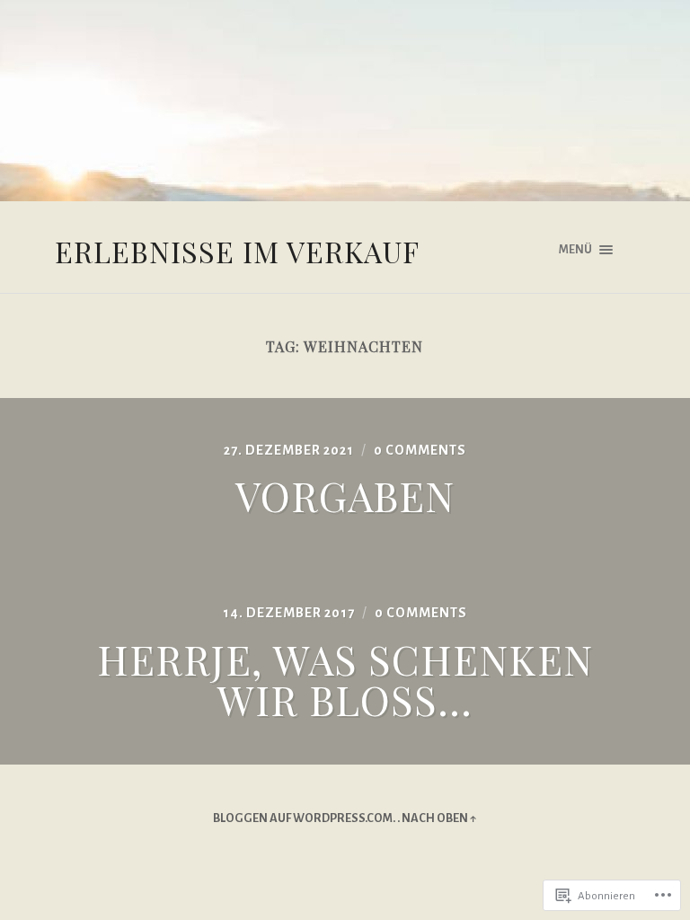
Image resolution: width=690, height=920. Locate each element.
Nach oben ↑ (439, 818)
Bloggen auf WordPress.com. (304, 818)
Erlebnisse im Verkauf (237, 251)
